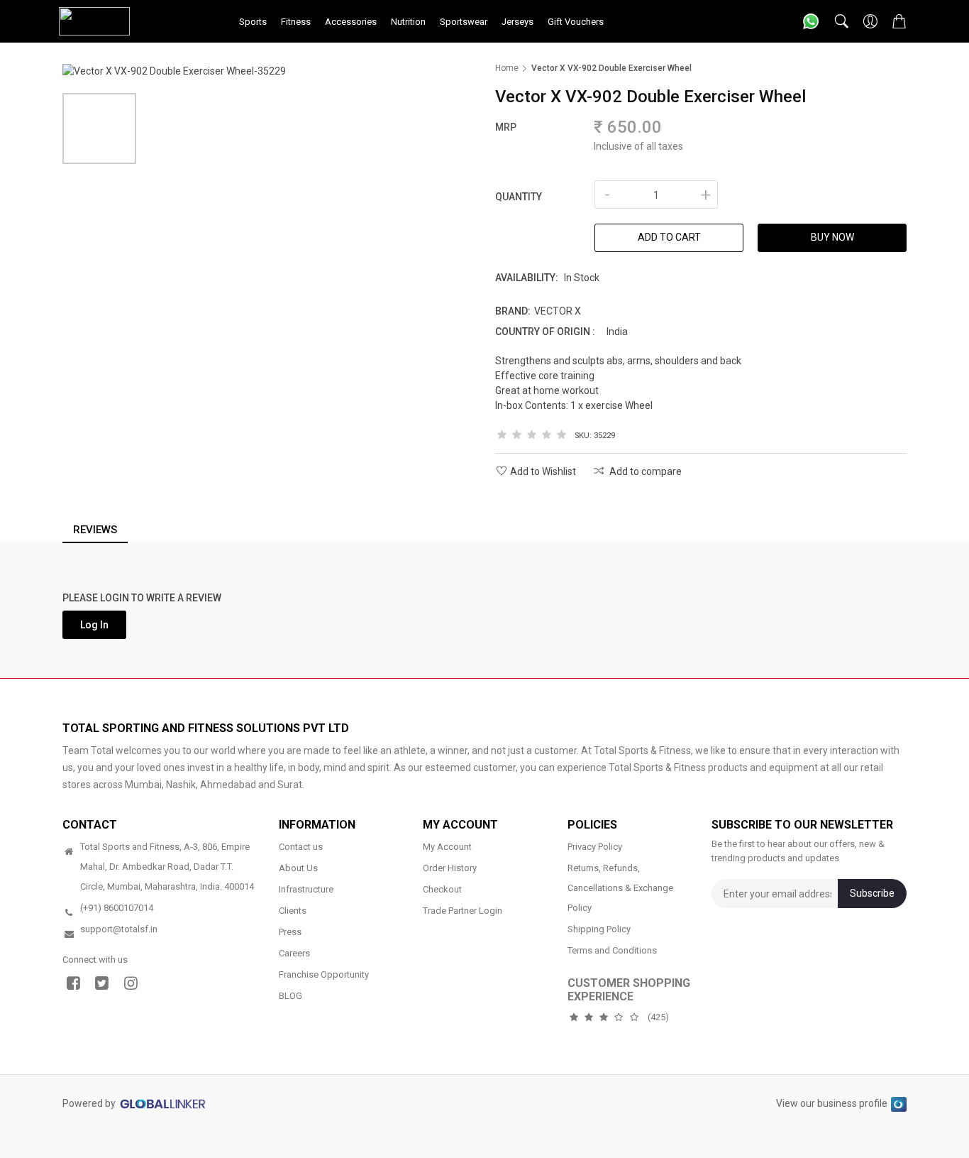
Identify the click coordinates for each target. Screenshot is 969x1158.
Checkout (442, 889)
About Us (298, 868)
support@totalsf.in (118, 929)
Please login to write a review (141, 597)
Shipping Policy (599, 929)
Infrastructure (306, 889)
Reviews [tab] (95, 529)
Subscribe (872, 893)
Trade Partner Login (462, 910)
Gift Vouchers (576, 21)
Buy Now (832, 237)
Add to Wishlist (543, 471)
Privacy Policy (594, 846)
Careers (294, 953)
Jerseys (517, 21)
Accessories (351, 21)
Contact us (301, 846)
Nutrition (408, 21)
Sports (253, 21)
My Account (447, 846)
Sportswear (463, 21)
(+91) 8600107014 (116, 907)
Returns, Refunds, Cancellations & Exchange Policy (620, 888)
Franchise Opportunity (324, 974)
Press (290, 932)
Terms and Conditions (612, 950)
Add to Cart (669, 237)
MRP (505, 127)
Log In (94, 624)
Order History (450, 868)
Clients (292, 910)
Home (507, 68)
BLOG (290, 995)
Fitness (296, 21)
